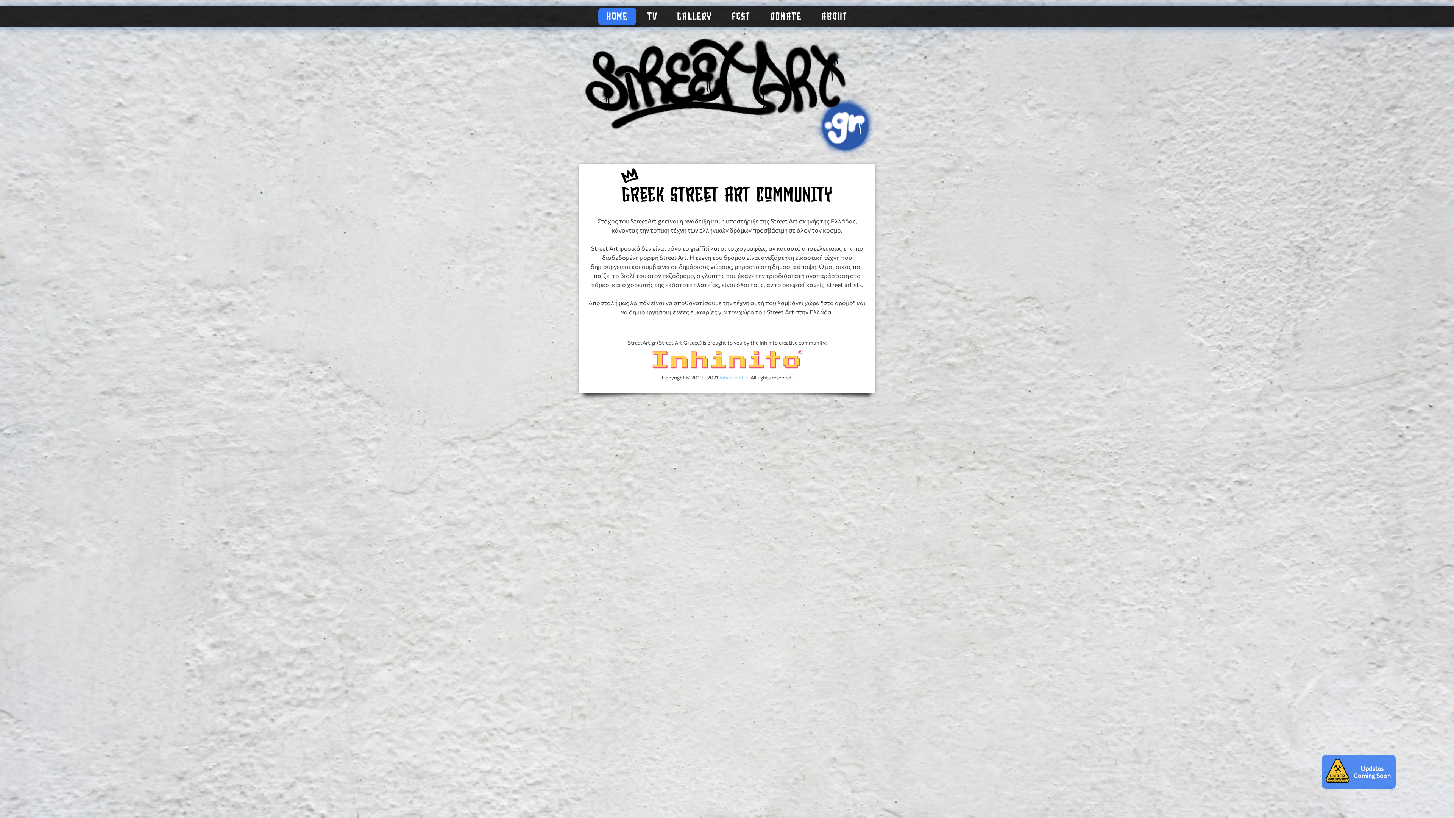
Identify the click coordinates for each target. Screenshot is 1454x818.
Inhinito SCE (733, 377)
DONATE (786, 17)
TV (652, 17)
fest (741, 17)
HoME (617, 17)
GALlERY (694, 17)
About (834, 17)
